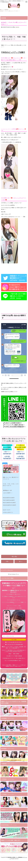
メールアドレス (14, 633)
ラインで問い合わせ (15, 534)
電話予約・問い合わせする (15, 543)
